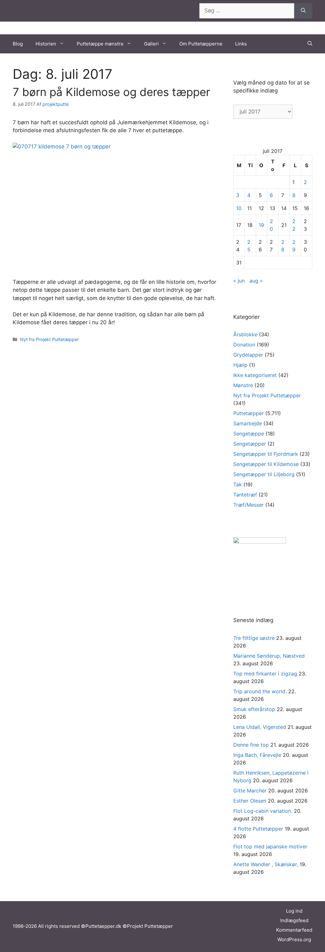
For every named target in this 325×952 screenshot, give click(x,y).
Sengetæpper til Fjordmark (265, 454)
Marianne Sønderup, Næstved (269, 656)
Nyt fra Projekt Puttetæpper (49, 339)
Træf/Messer (248, 505)
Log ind (294, 911)
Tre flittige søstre (254, 638)
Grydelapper (248, 355)
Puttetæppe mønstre (100, 44)
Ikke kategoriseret (255, 375)
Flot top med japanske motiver (270, 846)
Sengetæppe (248, 433)
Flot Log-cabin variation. (262, 811)
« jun (239, 280)
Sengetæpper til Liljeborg (264, 474)
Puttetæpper (248, 413)
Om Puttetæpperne (200, 44)
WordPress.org (294, 939)
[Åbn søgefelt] (310, 43)
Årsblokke (245, 334)
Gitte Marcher (250, 790)
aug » (256, 280)
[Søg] (303, 10)
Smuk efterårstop (254, 709)
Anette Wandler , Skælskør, (265, 864)
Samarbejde (247, 423)
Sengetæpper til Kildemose (266, 464)
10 (239, 208)
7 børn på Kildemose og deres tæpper (111, 92)
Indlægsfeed (294, 920)
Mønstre (243, 385)
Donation (244, 344)
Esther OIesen (249, 801)
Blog (18, 44)
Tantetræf (245, 494)
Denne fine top (251, 745)
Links (241, 44)
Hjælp (240, 365)
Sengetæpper (249, 444)
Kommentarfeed (294, 930)
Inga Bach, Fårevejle (257, 755)
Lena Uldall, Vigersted (259, 727)
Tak (237, 484)
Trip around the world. (260, 691)
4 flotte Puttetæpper (258, 828)
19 (261, 225)
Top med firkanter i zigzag (265, 673)
